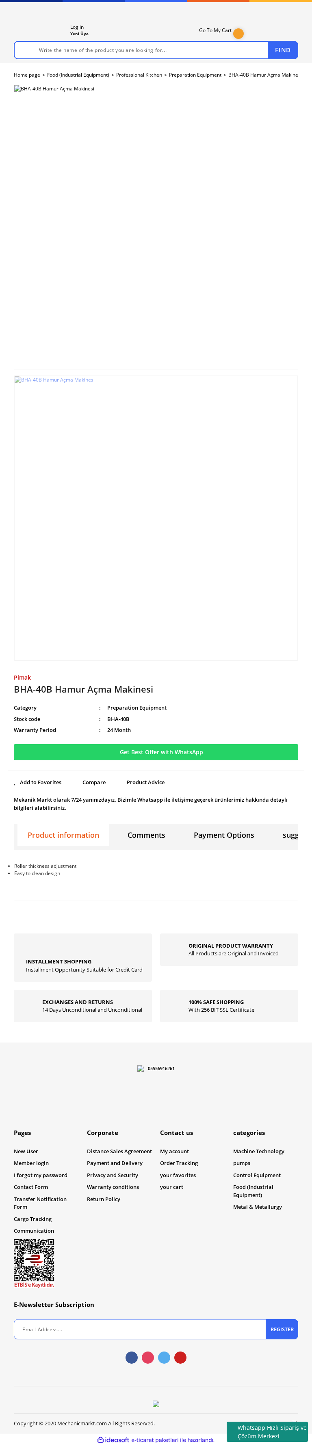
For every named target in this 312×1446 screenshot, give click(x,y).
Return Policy (103, 1199)
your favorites (178, 1175)
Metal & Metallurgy (257, 1206)
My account (174, 1151)
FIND (283, 50)
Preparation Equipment (137, 707)
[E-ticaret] (155, 1440)
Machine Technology (258, 1151)
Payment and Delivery (115, 1163)
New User (26, 1151)
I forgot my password (40, 1175)
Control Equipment (257, 1175)
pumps (241, 1163)
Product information (63, 835)
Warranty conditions (113, 1187)
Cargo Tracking (33, 1219)
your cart (171, 1187)
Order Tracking (179, 1163)
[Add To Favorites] (37, 783)
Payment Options (224, 835)
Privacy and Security (112, 1175)
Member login (31, 1163)
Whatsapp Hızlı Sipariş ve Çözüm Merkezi (272, 1432)
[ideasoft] (113, 1440)
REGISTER (282, 1329)
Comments (146, 835)
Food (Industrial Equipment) (253, 1191)
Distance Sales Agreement (119, 1151)
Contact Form (31, 1187)
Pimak (22, 677)
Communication (34, 1230)
